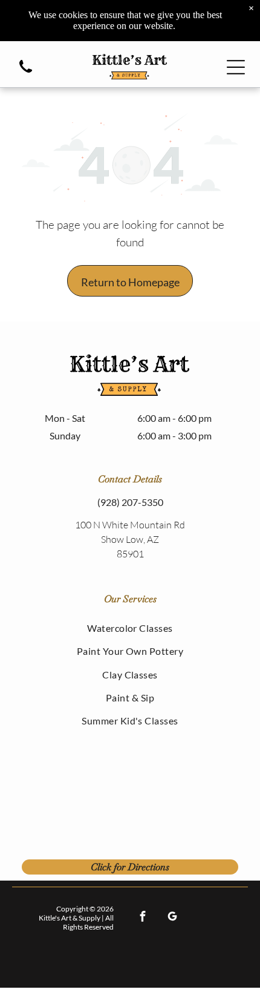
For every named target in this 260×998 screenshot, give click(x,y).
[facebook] (142, 918)
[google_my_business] (172, 918)
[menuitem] (130, 627)
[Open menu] (236, 67)
